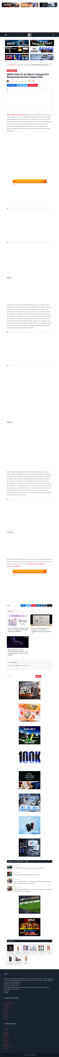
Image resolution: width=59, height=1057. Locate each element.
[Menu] (6, 34)
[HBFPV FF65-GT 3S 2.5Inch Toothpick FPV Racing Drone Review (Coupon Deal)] (29, 100)
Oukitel (6, 1044)
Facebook (6, 991)
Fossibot (7, 1034)
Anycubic (7, 1040)
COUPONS (12, 71)
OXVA (6, 1008)
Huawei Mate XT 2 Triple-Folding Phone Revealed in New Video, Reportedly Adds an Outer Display (18, 652)
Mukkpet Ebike (8, 1046)
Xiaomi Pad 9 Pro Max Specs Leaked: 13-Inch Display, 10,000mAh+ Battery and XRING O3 (41, 630)
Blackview (7, 1032)
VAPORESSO (7, 1004)
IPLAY (6, 1016)
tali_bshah (15, 81)
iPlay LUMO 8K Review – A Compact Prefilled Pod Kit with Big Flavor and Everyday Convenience (32, 882)
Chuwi (6, 1030)
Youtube (6, 992)
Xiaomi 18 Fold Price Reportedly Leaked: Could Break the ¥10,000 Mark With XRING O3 (18, 629)
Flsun (6, 1038)
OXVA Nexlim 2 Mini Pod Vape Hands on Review (28, 868)
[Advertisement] (29, 20)
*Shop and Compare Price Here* (12, 989)
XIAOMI (26, 861)
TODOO (6, 1018)
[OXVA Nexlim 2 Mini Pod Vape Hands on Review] (9, 867)
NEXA (6, 1010)
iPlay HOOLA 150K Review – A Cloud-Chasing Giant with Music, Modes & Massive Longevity (33, 890)
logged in (17, 665)
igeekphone (33, 1055)
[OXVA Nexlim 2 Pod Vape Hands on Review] (9, 874)
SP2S (6, 1014)
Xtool (6, 1042)
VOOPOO (7, 1006)
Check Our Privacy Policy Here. (11, 985)
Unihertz (6, 1036)
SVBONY (7, 1028)
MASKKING (7, 1012)
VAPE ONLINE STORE (10, 1002)
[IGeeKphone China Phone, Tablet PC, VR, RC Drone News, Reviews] (29, 34)
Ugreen (6, 1048)
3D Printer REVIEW (18, 861)
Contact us (6, 984)
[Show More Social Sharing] (39, 85)
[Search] (53, 34)
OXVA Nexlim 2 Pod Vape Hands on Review (27, 875)
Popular (10, 861)
